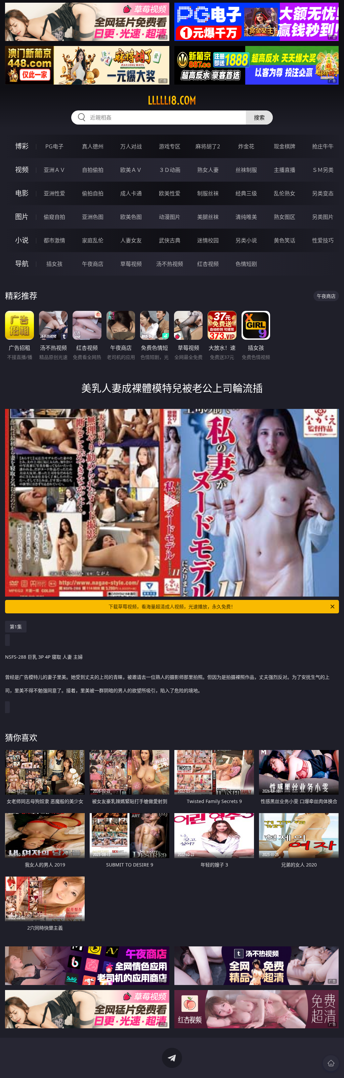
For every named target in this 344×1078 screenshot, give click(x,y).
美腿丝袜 (208, 217)
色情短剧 (246, 264)
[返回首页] (331, 1063)
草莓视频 (131, 264)
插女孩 (54, 264)
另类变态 (323, 193)
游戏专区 (169, 146)
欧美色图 (131, 217)
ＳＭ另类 (323, 170)
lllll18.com (172, 100)
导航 (22, 263)
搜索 (259, 117)
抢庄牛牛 (323, 146)
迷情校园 (208, 240)
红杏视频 (208, 264)
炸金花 (246, 146)
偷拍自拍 (92, 193)
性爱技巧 (323, 240)
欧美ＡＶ (131, 170)
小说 (22, 240)
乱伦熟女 (284, 193)
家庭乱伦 (92, 240)
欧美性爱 (169, 193)
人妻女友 (131, 240)
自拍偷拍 (92, 170)
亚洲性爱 (54, 193)
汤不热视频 (169, 264)
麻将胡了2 (208, 146)
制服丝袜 (208, 193)
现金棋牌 (284, 146)
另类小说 (246, 240)
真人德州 (92, 146)
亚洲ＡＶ (54, 170)
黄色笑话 (284, 240)
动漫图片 (169, 217)
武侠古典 (169, 240)
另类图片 (323, 217)
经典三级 (246, 193)
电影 (22, 193)
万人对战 (131, 146)
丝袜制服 (246, 170)
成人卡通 (131, 193)
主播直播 (284, 170)
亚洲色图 (92, 217)
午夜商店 (92, 264)
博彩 (22, 146)
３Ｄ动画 (169, 170)
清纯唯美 (246, 217)
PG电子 (54, 146)
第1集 (16, 626)
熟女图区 (284, 217)
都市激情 (54, 240)
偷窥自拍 (54, 217)
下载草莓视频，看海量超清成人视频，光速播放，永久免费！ (172, 606)
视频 (22, 169)
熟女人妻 (208, 170)
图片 (22, 216)
